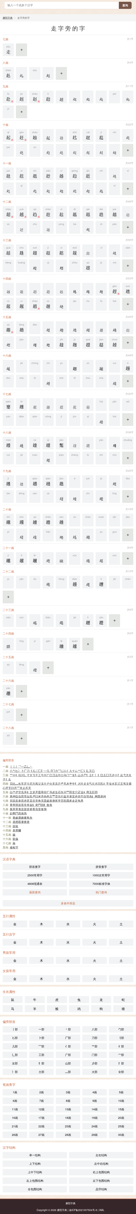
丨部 (15, 1029)
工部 (41, 1055)
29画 (95, 1135)
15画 (121, 1109)
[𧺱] (101, 188)
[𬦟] (21, 481)
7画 (41, 1101)
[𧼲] (48, 381)
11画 (15, 1109)
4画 (94, 1092)
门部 (94, 1055)
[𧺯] (74, 188)
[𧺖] (88, 150)
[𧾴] (34, 667)
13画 (68, 1109)
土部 (41, 1072)
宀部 (121, 1055)
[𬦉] (127, 212)
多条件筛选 (68, 903)
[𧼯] (101, 366)
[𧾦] (48, 582)
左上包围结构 (34, 1181)
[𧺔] (61, 150)
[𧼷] (114, 381)
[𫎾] (114, 443)
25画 (121, 1126)
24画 (95, 1126)
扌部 (121, 1063)
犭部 (41, 1063)
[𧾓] (34, 535)
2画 (41, 1092)
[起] (48, 135)
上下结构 (35, 1164)
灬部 (68, 1072)
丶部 (68, 1029)
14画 (95, 1109)
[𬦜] (88, 404)
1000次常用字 (101, 875)
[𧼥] (48, 327)
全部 (121, 1072)
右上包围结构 (101, 1172)
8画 (68, 1101)
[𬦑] (61, 289)
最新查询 (35, 892)
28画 (68, 1135)
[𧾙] (48, 558)
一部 (41, 1029)
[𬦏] (34, 289)
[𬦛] (74, 404)
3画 (68, 1092)
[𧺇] (21, 73)
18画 (68, 1118)
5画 (121, 1092)
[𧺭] (48, 188)
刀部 (94, 1038)
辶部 (15, 1055)
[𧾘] (88, 535)
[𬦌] (8, 289)
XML (101, 1210)
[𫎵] (74, 289)
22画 (41, 1126)
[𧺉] (74, 97)
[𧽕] (101, 419)
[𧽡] (48, 458)
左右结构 (101, 1155)
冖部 (41, 1046)
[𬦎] (21, 289)
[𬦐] (48, 289)
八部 (94, 1029)
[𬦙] (48, 404)
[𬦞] (88, 443)
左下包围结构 (101, 1181)
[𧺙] (114, 150)
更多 (21, 52)
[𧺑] (127, 135)
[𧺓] (21, 150)
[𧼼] (88, 327)
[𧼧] (74, 327)
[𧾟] (101, 558)
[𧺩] (8, 188)
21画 (15, 1126)
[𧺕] (48, 150)
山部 (68, 1063)
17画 (41, 1118)
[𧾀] (61, 496)
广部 (68, 1055)
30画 (121, 1135)
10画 (121, 1101)
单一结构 (35, 1155)
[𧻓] (61, 97)
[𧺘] (101, 150)
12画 (41, 1109)
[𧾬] (61, 620)
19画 (95, 1118)
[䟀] (8, 366)
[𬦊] (21, 227)
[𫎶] (88, 289)
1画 (15, 1092)
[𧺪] (34, 188)
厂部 (68, 1038)
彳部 (121, 1046)
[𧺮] (88, 188)
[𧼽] (114, 327)
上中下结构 (35, 1172)
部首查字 (35, 867)
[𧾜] (61, 558)
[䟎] (88, 582)
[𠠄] (74, 366)
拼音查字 (101, 867)
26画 (15, 1135)
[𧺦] (114, 174)
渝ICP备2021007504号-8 (83, 1210)
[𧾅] (101, 496)
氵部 (15, 1072)
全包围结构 (35, 1189)
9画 (94, 1101)
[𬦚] (61, 404)
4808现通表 (34, 884)
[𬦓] (127, 327)
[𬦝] (74, 443)
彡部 (94, 1063)
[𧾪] (34, 620)
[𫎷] (101, 289)
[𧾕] (61, 535)
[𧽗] (8, 342)
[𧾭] (8, 644)
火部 (94, 1072)
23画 (68, 1126)
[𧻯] (61, 304)
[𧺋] (88, 97)
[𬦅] (61, 135)
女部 (15, 1063)
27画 (41, 1135)
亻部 (68, 1046)
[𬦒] (101, 327)
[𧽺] (114, 481)
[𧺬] (61, 188)
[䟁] (21, 443)
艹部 (94, 1046)
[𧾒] (21, 535)
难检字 (14, 847)
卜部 (41, 1038)
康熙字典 (8, 17)
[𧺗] (74, 150)
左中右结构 (101, 1164)
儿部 (15, 1046)
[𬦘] (34, 404)
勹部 (121, 1029)
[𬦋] (48, 227)
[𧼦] (61, 327)
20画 (121, 1118)
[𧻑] (114, 250)
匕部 (15, 1038)
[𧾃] (74, 496)
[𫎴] (61, 265)
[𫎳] (34, 265)
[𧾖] (74, 535)
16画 (15, 1118)
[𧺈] (48, 73)
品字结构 (101, 1189)
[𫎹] (34, 342)
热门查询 (101, 892)
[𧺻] (88, 227)
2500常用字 (34, 875)
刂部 (121, 1038)
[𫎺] (48, 342)
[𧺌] (127, 97)
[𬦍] (88, 250)
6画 (15, 1101)
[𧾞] (88, 558)
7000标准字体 (101, 884)
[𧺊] (101, 97)
